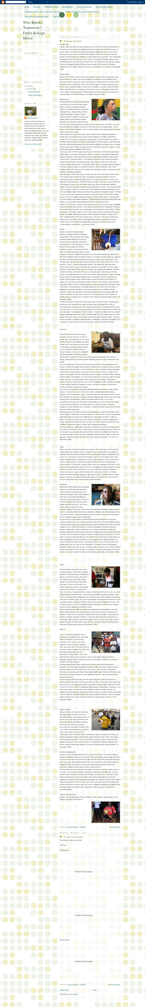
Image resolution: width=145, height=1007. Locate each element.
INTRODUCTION (51, 7)
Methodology (67, 7)
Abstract (36, 7)
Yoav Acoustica (32, 118)
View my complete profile (32, 144)
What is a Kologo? (84, 7)
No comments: (115, 984)
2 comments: (116, 827)
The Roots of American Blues (36, 16)
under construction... (75, 836)
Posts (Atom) (73, 994)
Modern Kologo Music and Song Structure (82, 11)
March (31, 89)
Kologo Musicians (74, 41)
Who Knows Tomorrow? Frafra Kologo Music (34, 30)
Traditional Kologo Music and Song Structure (42, 11)
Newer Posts (64, 990)
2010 (29, 86)
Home (26, 7)
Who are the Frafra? (104, 7)
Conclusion (57, 16)
